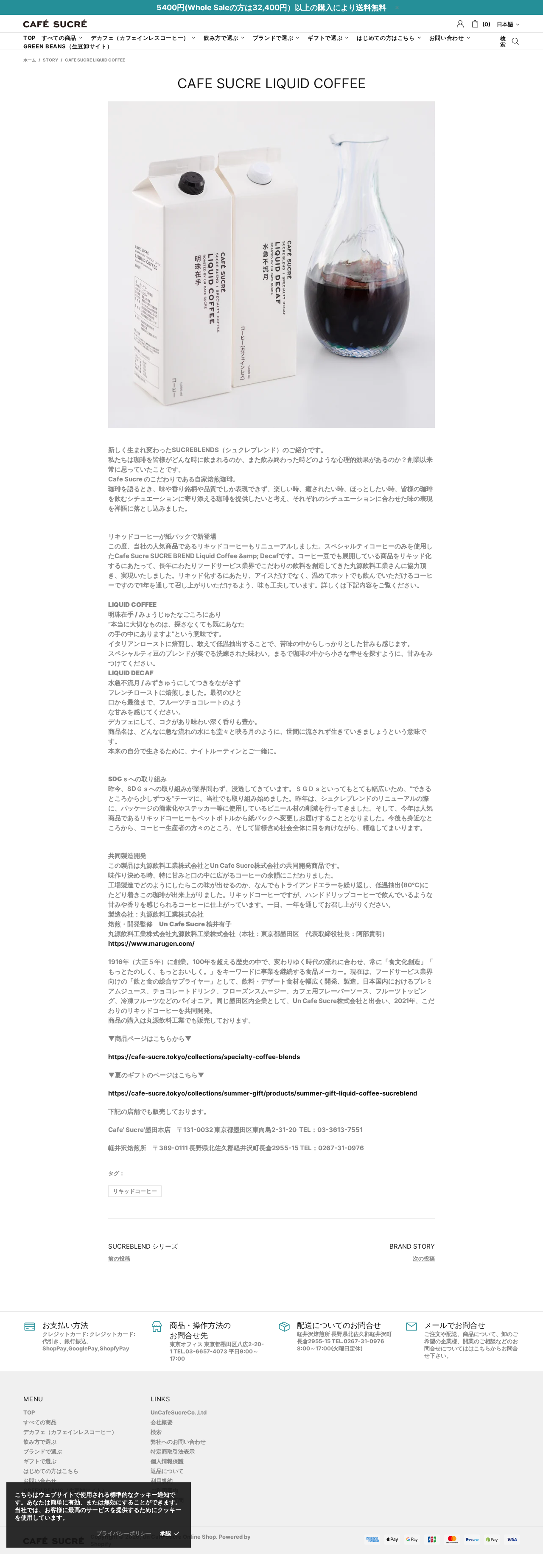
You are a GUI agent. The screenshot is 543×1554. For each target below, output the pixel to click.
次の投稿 (424, 1258)
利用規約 (162, 1480)
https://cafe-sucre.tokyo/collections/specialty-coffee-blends (204, 1057)
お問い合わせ (39, 1480)
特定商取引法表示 (173, 1451)
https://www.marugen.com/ (151, 943)
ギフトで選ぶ (39, 1461)
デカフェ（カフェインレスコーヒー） (70, 1431)
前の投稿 (119, 1258)
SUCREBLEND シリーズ (143, 1246)
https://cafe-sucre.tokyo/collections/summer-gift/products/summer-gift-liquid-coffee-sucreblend (262, 1093)
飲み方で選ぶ (39, 1441)
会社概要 (162, 1422)
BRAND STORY (412, 1246)
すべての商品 (39, 1422)
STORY (50, 59)
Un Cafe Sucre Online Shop (55, 24)
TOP (29, 1412)
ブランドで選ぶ (42, 1451)
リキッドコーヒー (135, 1191)
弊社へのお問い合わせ (178, 1441)
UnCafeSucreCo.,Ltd (179, 1412)
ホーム (29, 59)
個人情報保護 (167, 1461)
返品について (167, 1470)
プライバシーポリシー (123, 1533)
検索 (156, 1431)
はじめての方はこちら (50, 1470)
